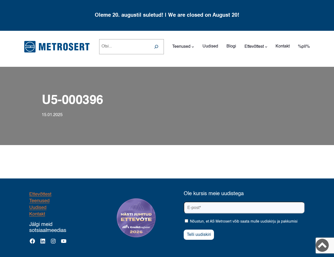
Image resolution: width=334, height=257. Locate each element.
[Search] (156, 46)
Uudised (37, 207)
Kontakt (37, 214)
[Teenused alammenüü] (193, 46)
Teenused (39, 201)
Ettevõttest (40, 194)
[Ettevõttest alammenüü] (266, 46)
